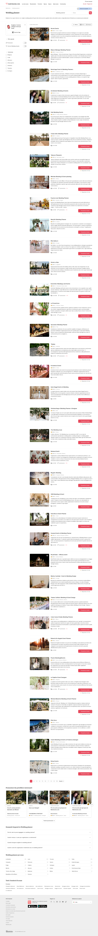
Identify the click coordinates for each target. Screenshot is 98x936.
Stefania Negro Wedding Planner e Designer (64, 408)
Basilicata (30, 871)
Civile (9, 57)
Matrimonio (8, 8)
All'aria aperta (11, 63)
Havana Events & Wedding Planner (61, 533)
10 (56, 781)
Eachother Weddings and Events (60, 284)
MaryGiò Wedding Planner (58, 219)
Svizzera (30, 874)
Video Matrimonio (20, 886)
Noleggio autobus (66, 886)
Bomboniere (57, 886)
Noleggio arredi (75, 886)
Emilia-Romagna (75, 862)
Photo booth (82, 888)
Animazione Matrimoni (10, 888)
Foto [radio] (83, 24)
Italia (76, 902)
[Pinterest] (57, 902)
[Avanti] (91, 804)
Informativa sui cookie (10, 909)
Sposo (49, 4)
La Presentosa (55, 303)
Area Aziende (89, 1)
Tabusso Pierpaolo (56, 155)
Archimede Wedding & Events (59, 91)
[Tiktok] (66, 902)
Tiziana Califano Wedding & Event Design (63, 597)
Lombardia (8, 859)
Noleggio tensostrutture (85, 886)
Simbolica (10, 65)
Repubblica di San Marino (11, 874)
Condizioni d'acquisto (10, 905)
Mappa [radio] (89, 24)
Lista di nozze (40, 888)
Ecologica (10, 71)
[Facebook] (51, 902)
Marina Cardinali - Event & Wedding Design (63, 576)
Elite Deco (54, 720)
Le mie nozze (25, 4)
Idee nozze (55, 4)
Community (63, 4)
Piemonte (30, 862)
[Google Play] (42, 907)
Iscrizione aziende (10, 916)
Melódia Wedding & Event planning (61, 176)
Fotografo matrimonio (10, 886)
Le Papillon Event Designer (59, 677)
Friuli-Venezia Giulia (76, 868)
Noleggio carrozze (49, 888)
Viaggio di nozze (58, 888)
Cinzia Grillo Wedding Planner (59, 134)
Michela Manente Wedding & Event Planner (63, 699)
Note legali (8, 903)
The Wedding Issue (56, 430)
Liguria (73, 865)
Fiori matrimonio (20, 888)
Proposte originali (67, 888)
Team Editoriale (9, 920)
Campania (8, 862)
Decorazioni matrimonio (30, 888)
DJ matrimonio (9, 890)
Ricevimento (33, 4)
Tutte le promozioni (48, 820)
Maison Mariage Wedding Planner (61, 50)
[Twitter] (54, 902)
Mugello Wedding (56, 473)
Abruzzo (30, 868)
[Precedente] (6, 804)
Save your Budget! (34, 808)
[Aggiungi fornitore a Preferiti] (47, 29)
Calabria (29, 865)
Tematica (10, 68)
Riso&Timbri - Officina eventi (59, 554)
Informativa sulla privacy (11, 907)
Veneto (51, 862)
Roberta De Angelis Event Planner (61, 638)
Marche (7, 868)
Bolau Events (55, 761)
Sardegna (52, 865)
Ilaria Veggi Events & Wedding (60, 387)
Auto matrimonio (39, 886)
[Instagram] (60, 902)
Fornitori (40, 4)
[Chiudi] (25, 24)
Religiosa (10, 55)
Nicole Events (55, 28)
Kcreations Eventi (56, 365)
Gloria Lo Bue (55, 262)
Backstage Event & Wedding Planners (62, 69)
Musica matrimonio (30, 886)
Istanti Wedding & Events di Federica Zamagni (64, 740)
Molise (51, 871)
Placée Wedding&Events (58, 658)
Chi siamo (8, 918)
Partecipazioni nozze (48, 886)
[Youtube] (63, 902)
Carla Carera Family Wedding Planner (62, 617)
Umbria (51, 868)
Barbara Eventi (55, 451)
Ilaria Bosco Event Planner (58, 514)
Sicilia (73, 859)
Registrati (89, 4)
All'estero (10, 60)
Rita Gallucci (54, 241)
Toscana (52, 859)
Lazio (29, 859)
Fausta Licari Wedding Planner (60, 198)
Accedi (84, 4)
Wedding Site (8, 924)
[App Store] (32, 907)
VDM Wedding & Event (57, 494)
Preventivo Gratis (85, 41)
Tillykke (53, 344)
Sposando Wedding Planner (59, 325)
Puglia (7, 865)
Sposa (45, 4)
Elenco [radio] (76, 24)
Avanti (60, 781)
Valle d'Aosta (75, 871)
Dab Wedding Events (57, 112)
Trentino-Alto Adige (10, 871)
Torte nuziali (75, 888)
